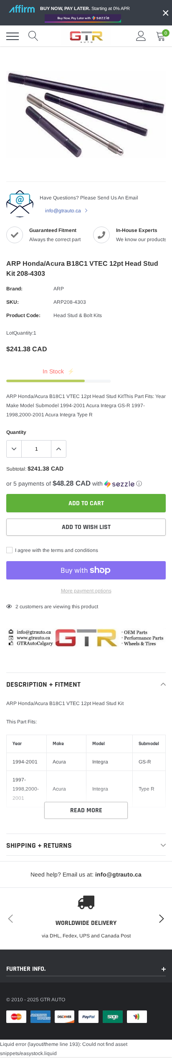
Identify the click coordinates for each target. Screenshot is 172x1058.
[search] (33, 36)
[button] (86, 484)
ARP (58, 289)
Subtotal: (16, 469)
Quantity (16, 432)
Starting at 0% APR (85, 8)
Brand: (14, 289)
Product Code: (23, 315)
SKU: (12, 302)
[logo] (86, 36)
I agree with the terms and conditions (56, 550)
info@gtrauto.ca (63, 211)
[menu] (12, 36)
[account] (141, 36)
